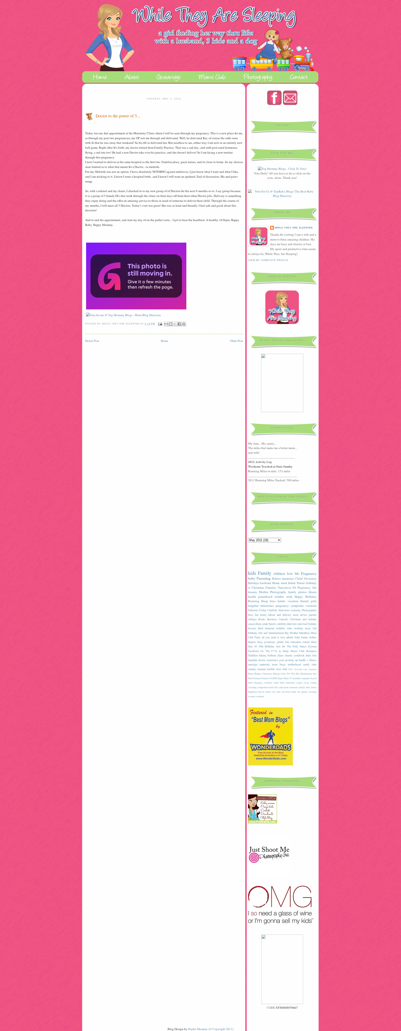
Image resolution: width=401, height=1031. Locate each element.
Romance (311, 651)
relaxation (296, 642)
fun (257, 615)
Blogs (251, 673)
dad (300, 624)
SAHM (273, 678)
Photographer (309, 610)
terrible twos (274, 669)
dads (271, 687)
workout (260, 696)
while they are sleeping (294, 227)
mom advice (300, 615)
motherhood (294, 664)
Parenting (264, 578)
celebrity (268, 682)
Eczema (312, 646)
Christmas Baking (271, 673)
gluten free (283, 642)
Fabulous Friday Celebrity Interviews (269, 610)
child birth (279, 682)
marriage (253, 664)
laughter (253, 606)
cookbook (299, 655)
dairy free (311, 655)
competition (263, 687)
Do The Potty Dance (294, 646)
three (314, 642)
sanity (306, 664)
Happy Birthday (306, 596)
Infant (292, 583)
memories (288, 578)
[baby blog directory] (282, 196)
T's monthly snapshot (299, 678)
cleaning (252, 687)
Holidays (253, 583)
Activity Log (300, 669)
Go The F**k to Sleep (274, 651)
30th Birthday (267, 646)
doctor (262, 660)
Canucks (283, 619)
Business (272, 619)
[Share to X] (175, 324)
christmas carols (294, 682)
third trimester (266, 628)
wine (289, 628)
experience (272, 660)
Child (299, 578)
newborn (286, 691)
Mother (263, 592)
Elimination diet (309, 673)
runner (306, 642)
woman (251, 696)
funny (263, 615)
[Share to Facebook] (179, 324)
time (250, 646)
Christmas (258, 587)
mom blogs (279, 664)
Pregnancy (309, 573)
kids (252, 573)
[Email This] (166, 324)
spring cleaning (308, 691)
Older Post (236, 341)
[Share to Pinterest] (183, 324)
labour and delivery (279, 615)
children (279, 573)
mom (284, 583)
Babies (276, 578)
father (314, 687)
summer (261, 669)
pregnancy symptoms (290, 606)
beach (314, 678)
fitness (313, 592)
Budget (257, 673)
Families (270, 587)
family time (304, 687)
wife (284, 669)
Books (261, 619)
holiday (312, 624)
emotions (293, 687)
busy (250, 615)
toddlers (280, 628)
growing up (291, 660)
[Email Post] (160, 324)
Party (257, 637)
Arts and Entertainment (271, 633)
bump (304, 637)
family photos (297, 592)
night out (295, 691)
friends (304, 601)
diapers (252, 642)
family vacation (288, 601)
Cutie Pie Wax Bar (290, 673)
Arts (278, 646)
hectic (262, 691)
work (289, 596)
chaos (280, 655)
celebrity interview (287, 624)
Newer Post (92, 341)
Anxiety (313, 669)
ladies (268, 691)
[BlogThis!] (170, 324)
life (297, 573)
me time (276, 691)
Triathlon (253, 655)
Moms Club (298, 651)
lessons (252, 628)
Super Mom (283, 678)
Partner (265, 678)
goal (281, 660)
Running (253, 601)
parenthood (265, 596)
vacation (311, 606)
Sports (272, 624)
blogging (258, 682)
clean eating (310, 682)
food (304, 624)
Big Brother (291, 633)
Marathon (304, 633)
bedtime (272, 655)
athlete (289, 637)
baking (262, 655)
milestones (267, 606)
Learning (296, 610)
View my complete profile (268, 260)
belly (297, 637)
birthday (311, 583)
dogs (260, 642)
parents (313, 615)
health (252, 596)
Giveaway (310, 578)
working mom (302, 628)
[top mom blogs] (282, 169)
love (290, 573)
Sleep (264, 601)
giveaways (269, 642)
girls (314, 601)
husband (265, 583)
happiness (253, 691)
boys (273, 601)
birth (250, 682)
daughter (253, 660)
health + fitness (307, 660)
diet (276, 687)
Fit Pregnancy (302, 587)
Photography (278, 592)
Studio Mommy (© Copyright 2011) (210, 1029)
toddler (279, 596)
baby (251, 578)
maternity (265, 664)
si (249, 587)
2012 (290, 669)
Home (164, 341)
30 (255, 646)
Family (264, 573)
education (283, 687)
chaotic (288, 655)
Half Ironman (254, 678)
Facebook (253, 651)
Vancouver (284, 587)
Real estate (262, 624)
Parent (301, 583)
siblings (252, 619)
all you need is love (273, 637)
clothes (313, 637)
